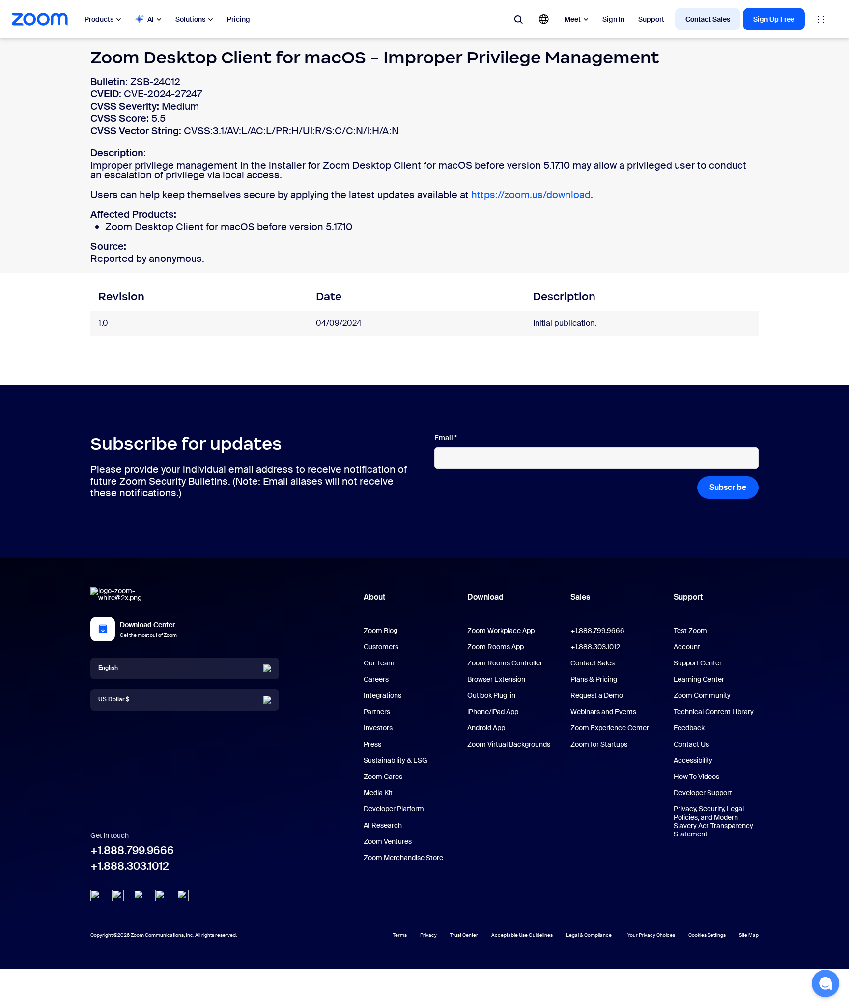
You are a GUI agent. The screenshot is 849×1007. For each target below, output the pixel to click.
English (108, 668)
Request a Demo (596, 695)
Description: (118, 153)
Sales (580, 597)
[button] (825, 983)
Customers (381, 646)
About (374, 597)
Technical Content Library (714, 711)
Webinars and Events (603, 711)
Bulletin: (110, 81)
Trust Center (464, 935)
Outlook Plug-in (491, 695)
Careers (376, 679)
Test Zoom (690, 630)
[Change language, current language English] (544, 19)
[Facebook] (161, 895)
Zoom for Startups (598, 744)
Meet (573, 19)
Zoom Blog (380, 630)
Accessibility (693, 760)
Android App (486, 727)
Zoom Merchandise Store (403, 857)
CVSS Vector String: (137, 130)
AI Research (383, 825)
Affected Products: (133, 214)
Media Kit (378, 792)
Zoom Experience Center (609, 727)
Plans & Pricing (593, 679)
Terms (400, 935)
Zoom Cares (383, 776)
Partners (377, 711)
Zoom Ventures (388, 841)
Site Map (749, 935)
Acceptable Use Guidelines (522, 935)
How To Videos (696, 776)
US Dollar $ (113, 699)
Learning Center (699, 679)
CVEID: (107, 93)
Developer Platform (394, 809)
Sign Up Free (773, 19)
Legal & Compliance (589, 935)
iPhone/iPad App (492, 711)
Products (99, 19)
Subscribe (727, 487)
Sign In (613, 19)
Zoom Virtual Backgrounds (508, 744)
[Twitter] (118, 895)
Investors (378, 727)
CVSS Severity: (126, 106)
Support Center (698, 663)
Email (445, 438)
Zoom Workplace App (501, 630)
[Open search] (518, 19)
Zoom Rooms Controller (504, 663)
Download (485, 597)
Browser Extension (496, 679)
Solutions (190, 19)
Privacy (428, 935)
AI (150, 19)
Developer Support (703, 792)
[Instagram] (183, 895)
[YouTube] (139, 895)
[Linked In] (96, 895)
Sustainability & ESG (395, 760)
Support (651, 19)
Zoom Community (702, 695)
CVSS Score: (120, 118)
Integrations (382, 695)
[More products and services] (821, 19)
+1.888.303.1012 (129, 866)
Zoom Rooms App (495, 646)
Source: (108, 246)
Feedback (689, 727)
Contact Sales (707, 19)
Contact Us (691, 744)
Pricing (238, 19)
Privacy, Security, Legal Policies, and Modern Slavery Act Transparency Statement (713, 821)
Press (372, 744)
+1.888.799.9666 (132, 850)
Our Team (379, 663)
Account (687, 646)
